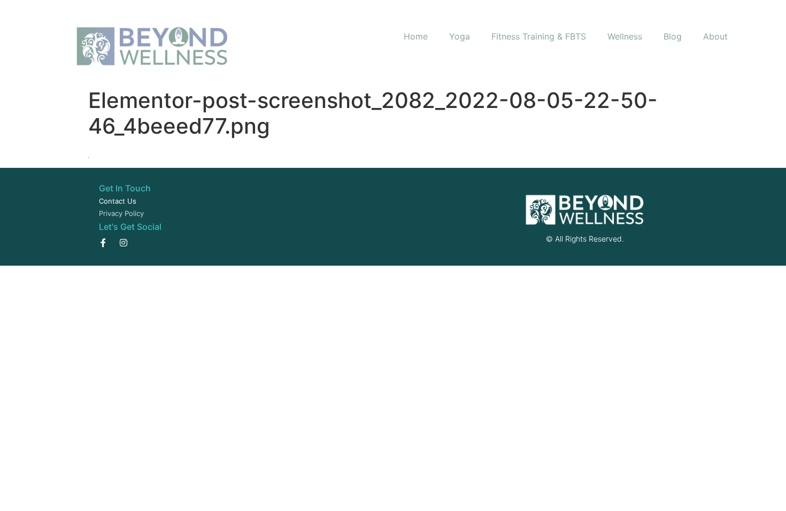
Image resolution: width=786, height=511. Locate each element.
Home (416, 36)
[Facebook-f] (103, 242)
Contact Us (117, 201)
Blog (673, 36)
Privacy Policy (121, 213)
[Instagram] (123, 242)
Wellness (624, 36)
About (715, 36)
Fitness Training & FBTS (538, 36)
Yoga (459, 36)
